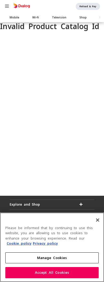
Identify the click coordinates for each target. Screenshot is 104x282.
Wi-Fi (35, 17)
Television (59, 17)
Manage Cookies (52, 258)
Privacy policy (45, 243)
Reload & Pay (87, 6)
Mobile (14, 17)
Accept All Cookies (52, 272)
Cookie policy (19, 243)
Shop (83, 17)
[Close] (97, 220)
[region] (52, 247)
